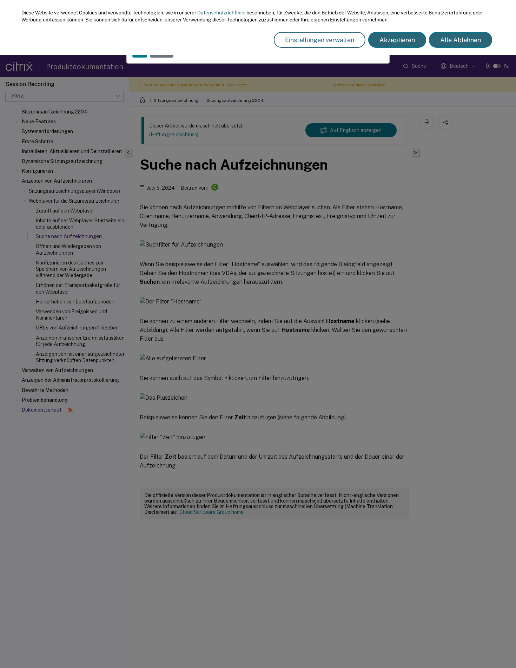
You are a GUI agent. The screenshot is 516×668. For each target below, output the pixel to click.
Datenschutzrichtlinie (221, 12)
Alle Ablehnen (460, 40)
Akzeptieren (397, 40)
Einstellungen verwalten (319, 40)
